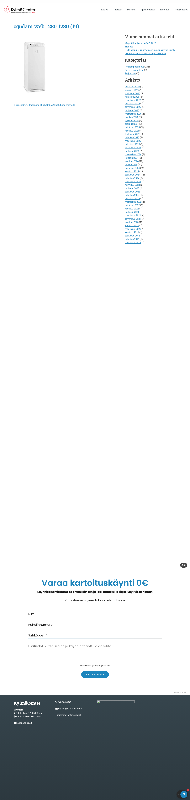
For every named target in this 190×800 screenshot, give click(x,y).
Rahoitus (164, 9)
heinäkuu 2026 (132, 86)
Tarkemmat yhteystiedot (68, 715)
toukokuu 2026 (132, 93)
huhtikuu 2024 (132, 178)
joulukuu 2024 (132, 151)
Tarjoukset (130, 73)
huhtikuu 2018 (132, 239)
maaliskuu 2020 (133, 229)
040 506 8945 (64, 702)
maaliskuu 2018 (133, 242)
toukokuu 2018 (132, 235)
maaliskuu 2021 (133, 215)
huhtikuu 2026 (132, 96)
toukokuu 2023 (132, 191)
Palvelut (131, 9)
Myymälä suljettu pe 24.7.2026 (140, 43)
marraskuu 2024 (133, 154)
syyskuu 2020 (132, 222)
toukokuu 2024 (132, 174)
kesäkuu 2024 (132, 171)
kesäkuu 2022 (132, 208)
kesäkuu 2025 (132, 130)
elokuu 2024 (131, 164)
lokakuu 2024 (131, 157)
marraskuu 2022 (133, 201)
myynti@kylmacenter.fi (70, 708)
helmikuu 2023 (132, 198)
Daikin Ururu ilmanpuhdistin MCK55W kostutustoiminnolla (45, 105)
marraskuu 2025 (133, 113)
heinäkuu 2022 (132, 205)
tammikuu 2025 (133, 147)
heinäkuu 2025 (132, 127)
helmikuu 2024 (132, 184)
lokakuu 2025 (131, 117)
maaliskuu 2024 (133, 181)
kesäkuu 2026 (132, 90)
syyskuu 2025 (132, 120)
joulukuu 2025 (132, 110)
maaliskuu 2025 (133, 140)
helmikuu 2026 (132, 103)
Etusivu (104, 9)
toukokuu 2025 (132, 134)
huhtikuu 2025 (132, 137)
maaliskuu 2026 (133, 100)
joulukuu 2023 (132, 188)
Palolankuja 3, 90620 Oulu (29, 713)
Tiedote (129, 46)
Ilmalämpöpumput (134, 66)
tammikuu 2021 (133, 218)
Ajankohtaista (148, 9)
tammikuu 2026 (133, 106)
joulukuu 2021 (132, 212)
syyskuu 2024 (132, 161)
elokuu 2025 (131, 123)
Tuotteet (117, 9)
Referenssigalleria (134, 70)
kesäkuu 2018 (132, 232)
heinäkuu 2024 (132, 168)
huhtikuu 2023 (132, 195)
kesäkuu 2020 (132, 225)
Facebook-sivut (24, 723)
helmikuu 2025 (132, 144)
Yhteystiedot (181, 9)
